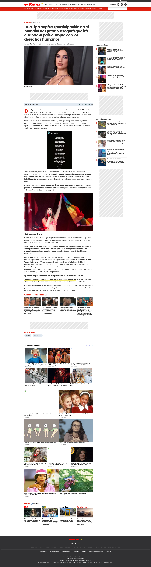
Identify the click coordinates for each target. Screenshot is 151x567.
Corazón (58, 4)
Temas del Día (29, 9)
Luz (101, 547)
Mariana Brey (63, 9)
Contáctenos (66, 551)
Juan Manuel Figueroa (50, 9)
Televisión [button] (65, 4)
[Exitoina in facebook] (122, 4)
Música (89, 4)
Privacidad (76, 551)
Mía (105, 547)
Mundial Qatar (37, 335)
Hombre (67, 547)
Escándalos (49, 4)
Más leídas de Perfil (104, 119)
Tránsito (108, 551)
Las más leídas (102, 45)
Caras (40, 547)
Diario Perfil (34, 547)
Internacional (75, 4)
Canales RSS (43, 551)
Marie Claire (54, 547)
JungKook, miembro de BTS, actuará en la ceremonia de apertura (50, 279)
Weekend (82, 547)
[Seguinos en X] (125, 4)
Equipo (84, 551)
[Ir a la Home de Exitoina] (34, 4)
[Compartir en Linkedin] (89, 104)
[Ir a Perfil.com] (123, 1)
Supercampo (90, 547)
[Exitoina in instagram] (118, 4)
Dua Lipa (28, 335)
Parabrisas (75, 547)
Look (97, 547)
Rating (100, 9)
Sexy (94, 4)
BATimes (117, 547)
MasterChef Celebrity (76, 9)
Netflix (83, 4)
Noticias (46, 547)
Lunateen (111, 547)
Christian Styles (90, 9)
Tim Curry (38, 9)
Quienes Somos (54, 551)
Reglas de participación (96, 551)
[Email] (92, 105)
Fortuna (61, 547)
